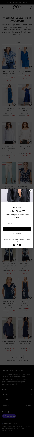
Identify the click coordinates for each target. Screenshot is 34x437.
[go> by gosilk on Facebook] (14, 245)
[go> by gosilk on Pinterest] (20, 245)
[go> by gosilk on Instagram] (17, 245)
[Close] (30, 190)
